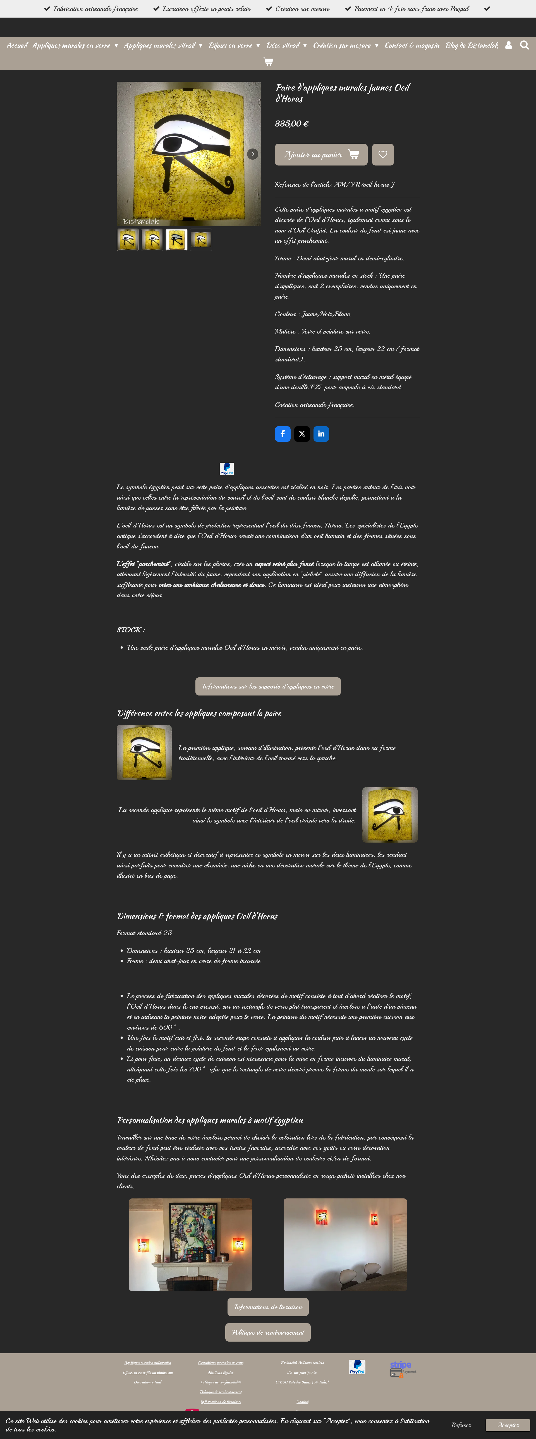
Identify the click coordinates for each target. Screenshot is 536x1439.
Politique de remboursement (220, 1392)
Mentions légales (220, 1372)
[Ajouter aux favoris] (383, 155)
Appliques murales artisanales (147, 1362)
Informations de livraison (221, 1401)
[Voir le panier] (268, 62)
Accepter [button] (508, 1425)
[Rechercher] (524, 45)
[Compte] (508, 45)
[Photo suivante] (252, 154)
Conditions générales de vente (220, 1362)
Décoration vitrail (147, 1382)
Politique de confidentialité (221, 1382)
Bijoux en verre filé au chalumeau (148, 1372)
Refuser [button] (461, 1425)
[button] (128, 240)
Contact (302, 1401)
